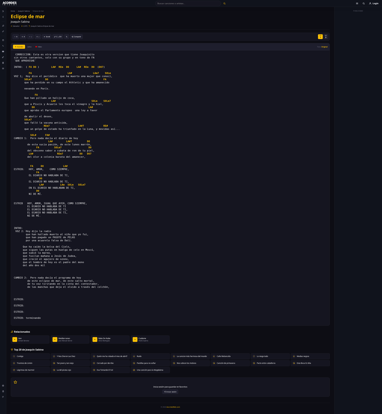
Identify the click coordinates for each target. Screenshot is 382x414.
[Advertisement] (358, 58)
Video (40, 47)
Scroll (48, 37)
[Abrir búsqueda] (363, 3)
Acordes (20, 47)
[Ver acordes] (3, 62)
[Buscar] (224, 3)
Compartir (77, 37)
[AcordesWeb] (13, 3)
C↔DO (59, 37)
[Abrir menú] (357, 3)
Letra (29, 47)
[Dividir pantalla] (3, 68)
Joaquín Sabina (24, 11)
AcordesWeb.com (173, 407)
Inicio (13, 11)
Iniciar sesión (171, 392)
